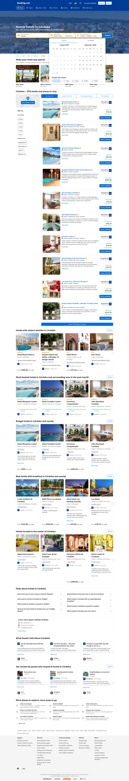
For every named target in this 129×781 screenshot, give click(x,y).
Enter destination (25, 34)
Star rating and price (86, 96)
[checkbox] (75, 52)
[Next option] (113, 352)
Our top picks (49, 96)
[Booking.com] (23, 3)
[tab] (64, 40)
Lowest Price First (67, 96)
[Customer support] (80, 3)
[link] (27, 119)
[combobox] (32, 36)
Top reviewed (105, 96)
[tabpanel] (77, 63)
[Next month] (102, 45)
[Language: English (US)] (75, 3)
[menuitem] (20, 8)
